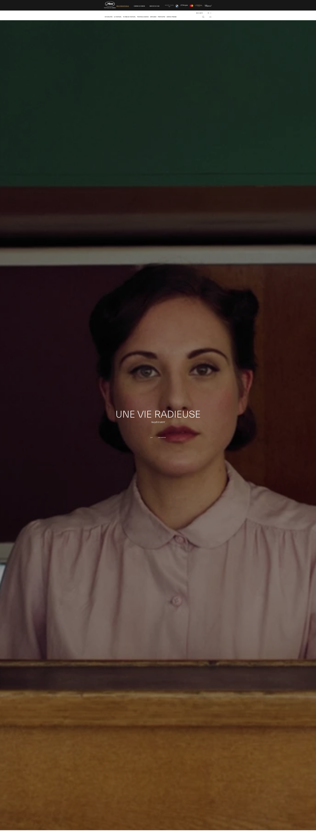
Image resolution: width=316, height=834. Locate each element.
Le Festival (117, 17)
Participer (161, 17)
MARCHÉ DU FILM (154, 6)
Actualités (108, 17)
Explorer (153, 17)
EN (210, 13)
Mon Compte (199, 13)
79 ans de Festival (129, 17)
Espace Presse (172, 17)
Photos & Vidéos (143, 17)
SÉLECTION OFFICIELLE (122, 6)
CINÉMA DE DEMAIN (139, 6)
